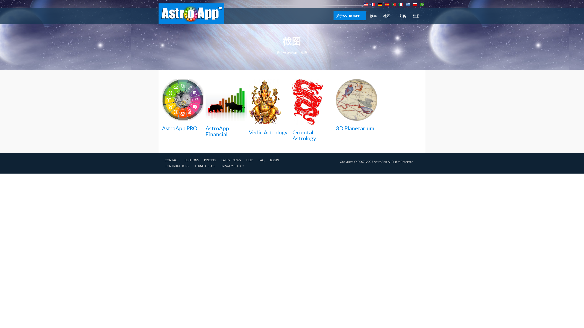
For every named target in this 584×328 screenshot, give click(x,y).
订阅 (403, 16)
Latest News (231, 160)
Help (249, 160)
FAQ (262, 160)
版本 (373, 16)
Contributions (177, 166)
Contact (172, 160)
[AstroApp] (191, 13)
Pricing (210, 160)
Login (274, 160)
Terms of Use (205, 166)
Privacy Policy (232, 166)
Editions (192, 160)
